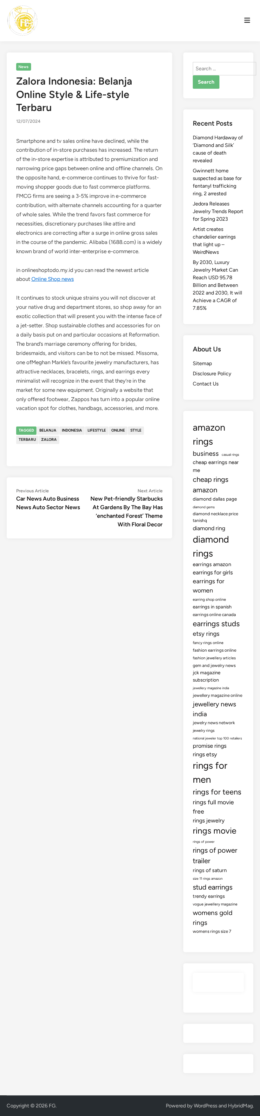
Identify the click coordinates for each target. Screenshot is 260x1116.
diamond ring (209, 528)
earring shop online (209, 599)
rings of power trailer (215, 855)
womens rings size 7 (212, 931)
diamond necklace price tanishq (215, 517)
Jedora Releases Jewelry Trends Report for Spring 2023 (218, 211)
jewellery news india (214, 709)
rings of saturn (210, 870)
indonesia (72, 430)
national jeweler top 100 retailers (217, 738)
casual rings (230, 455)
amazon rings (209, 434)
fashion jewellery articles (214, 658)
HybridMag (240, 1106)
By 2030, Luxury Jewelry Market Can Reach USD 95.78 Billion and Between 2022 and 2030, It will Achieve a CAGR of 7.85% (217, 285)
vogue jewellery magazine (215, 904)
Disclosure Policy (212, 374)
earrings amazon (212, 564)
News (23, 67)
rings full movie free (213, 807)
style (135, 430)
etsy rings (206, 633)
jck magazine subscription (206, 676)
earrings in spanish (212, 607)
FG (52, 1106)
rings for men (210, 772)
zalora (49, 439)
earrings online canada (214, 614)
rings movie (214, 831)
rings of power (204, 842)
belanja (47, 430)
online (118, 430)
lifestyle (97, 430)
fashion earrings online (214, 650)
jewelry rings (204, 730)
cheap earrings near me (216, 466)
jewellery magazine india (211, 688)
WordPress (205, 1106)
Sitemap (202, 363)
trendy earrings (209, 896)
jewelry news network (214, 722)
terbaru (27, 439)
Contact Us (205, 384)
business (206, 453)
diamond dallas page (215, 499)
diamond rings (211, 546)
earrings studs (216, 623)
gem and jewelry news (214, 665)
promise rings (209, 745)
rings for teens (217, 791)
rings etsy (205, 754)
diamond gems (204, 507)
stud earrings (212, 887)
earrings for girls (213, 572)
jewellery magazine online (217, 695)
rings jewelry (208, 820)
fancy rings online (208, 643)
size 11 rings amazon (208, 879)
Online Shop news (52, 279)
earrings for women (208, 586)
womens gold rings (212, 917)
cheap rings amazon (210, 484)
